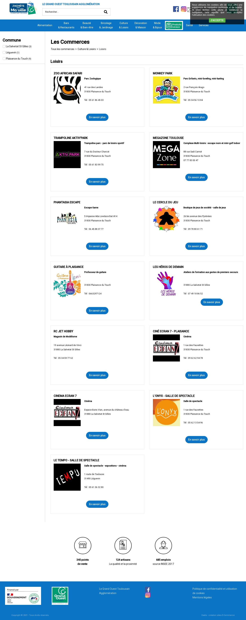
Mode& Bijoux (157, 25)
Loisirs (102, 49)
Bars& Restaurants (66, 25)
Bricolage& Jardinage (106, 25)
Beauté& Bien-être (86, 25)
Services (204, 25)
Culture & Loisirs (87, 49)
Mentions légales (202, 597)
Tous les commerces (62, 49)
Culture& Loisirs (123, 25)
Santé (189, 25)
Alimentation (44, 25)
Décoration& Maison (141, 25)
